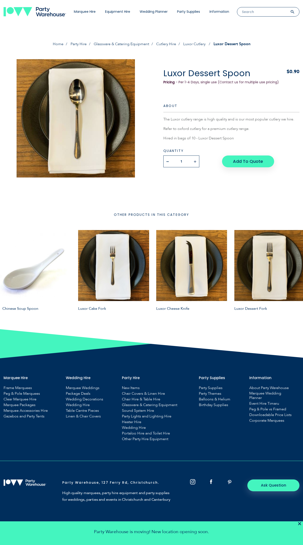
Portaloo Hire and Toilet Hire (146, 433)
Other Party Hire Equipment (145, 439)
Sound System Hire (138, 410)
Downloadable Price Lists (270, 415)
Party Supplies (188, 11)
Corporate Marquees (266, 420)
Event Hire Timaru (264, 403)
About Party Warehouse (269, 388)
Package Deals (78, 393)
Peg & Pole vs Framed (267, 409)
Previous (7, 270)
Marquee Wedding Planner (265, 395)
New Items (131, 388)
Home (58, 44)
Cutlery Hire (166, 44)
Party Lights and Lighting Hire (146, 416)
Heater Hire (131, 422)
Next (296, 270)
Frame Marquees (18, 388)
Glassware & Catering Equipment (121, 44)
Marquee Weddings (82, 388)
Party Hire (79, 44)
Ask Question (273, 485)
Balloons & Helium (214, 399)
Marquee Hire (85, 11)
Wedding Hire (78, 405)
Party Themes (210, 393)
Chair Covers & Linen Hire (143, 393)
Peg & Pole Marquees (22, 393)
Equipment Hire (117, 11)
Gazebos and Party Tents (24, 416)
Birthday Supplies (213, 405)
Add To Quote (248, 161)
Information (219, 11)
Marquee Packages (20, 405)
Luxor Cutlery (194, 44)
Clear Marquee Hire (20, 399)
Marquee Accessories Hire (26, 410)
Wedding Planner (154, 11)
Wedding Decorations (84, 399)
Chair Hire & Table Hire (141, 399)
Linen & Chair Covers (83, 416)
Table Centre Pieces (82, 410)
